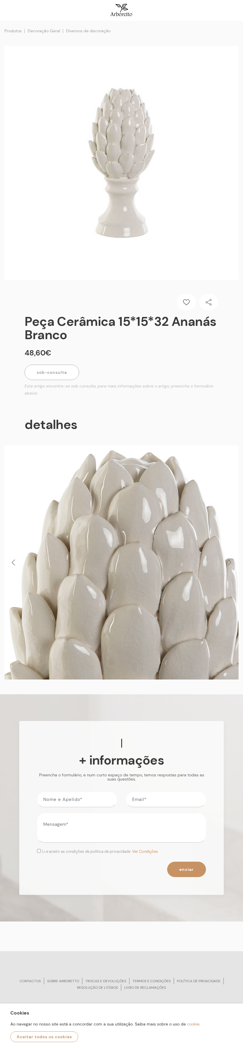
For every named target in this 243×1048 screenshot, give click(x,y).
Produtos (13, 30)
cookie (193, 1024)
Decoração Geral (44, 30)
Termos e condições (151, 981)
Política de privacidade (198, 981)
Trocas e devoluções (105, 981)
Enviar (186, 869)
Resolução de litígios (97, 987)
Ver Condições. (145, 851)
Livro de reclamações (145, 987)
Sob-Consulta (52, 372)
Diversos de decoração (88, 30)
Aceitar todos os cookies (44, 1036)
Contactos (30, 981)
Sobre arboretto (63, 981)
